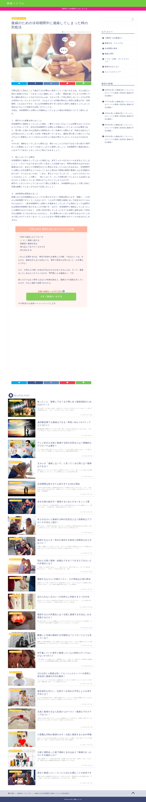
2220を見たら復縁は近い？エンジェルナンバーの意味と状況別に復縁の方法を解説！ (119, 139)
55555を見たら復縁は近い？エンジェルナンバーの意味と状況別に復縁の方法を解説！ (119, 93)
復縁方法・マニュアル (19, 18)
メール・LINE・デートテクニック (117, 60)
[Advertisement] (51, 328)
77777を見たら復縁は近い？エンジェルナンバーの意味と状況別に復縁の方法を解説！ (119, 104)
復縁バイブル (15, 3)
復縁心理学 (109, 54)
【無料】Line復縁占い (114, 38)
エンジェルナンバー (113, 72)
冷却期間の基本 (111, 48)
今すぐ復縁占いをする (51, 296)
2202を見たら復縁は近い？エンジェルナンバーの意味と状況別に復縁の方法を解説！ (119, 116)
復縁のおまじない (112, 66)
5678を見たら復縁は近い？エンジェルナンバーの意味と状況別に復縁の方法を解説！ (119, 127)
